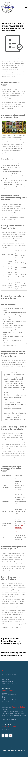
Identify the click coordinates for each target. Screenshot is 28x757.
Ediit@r (6, 627)
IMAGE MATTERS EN (20, 750)
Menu (26, 7)
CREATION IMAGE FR (14, 752)
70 (20, 627)
